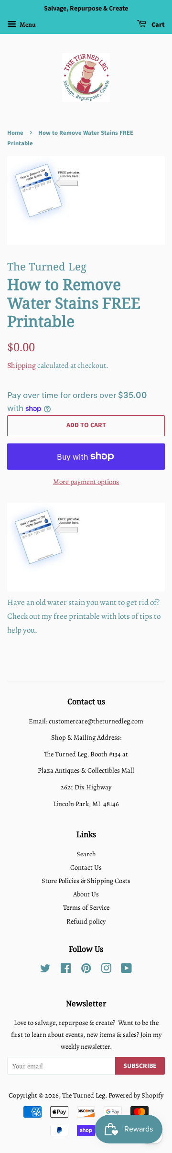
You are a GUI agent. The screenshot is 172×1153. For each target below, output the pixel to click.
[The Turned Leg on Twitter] (45, 970)
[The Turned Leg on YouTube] (126, 970)
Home (15, 133)
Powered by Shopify (135, 1095)
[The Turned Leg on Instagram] (106, 970)
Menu (27, 24)
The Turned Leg (83, 1095)
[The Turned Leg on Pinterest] (86, 970)
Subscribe (140, 1066)
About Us (86, 894)
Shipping (21, 365)
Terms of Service (86, 907)
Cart (157, 25)
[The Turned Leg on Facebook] (65, 970)
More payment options (86, 481)
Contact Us (86, 867)
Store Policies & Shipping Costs (86, 880)
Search (86, 854)
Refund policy (86, 921)
